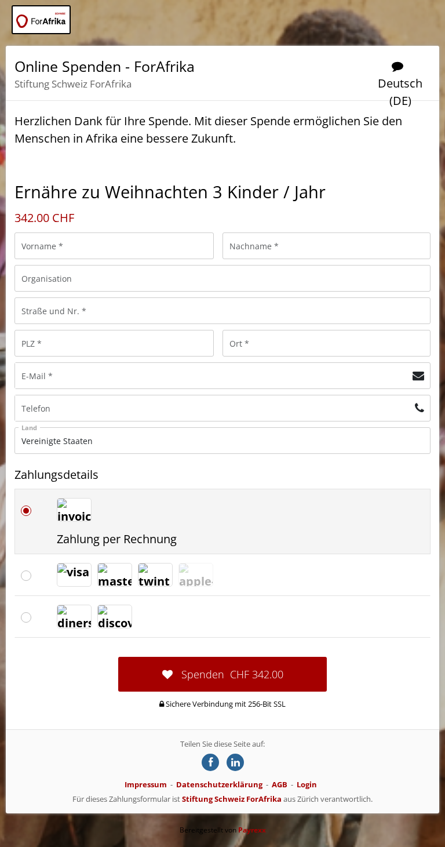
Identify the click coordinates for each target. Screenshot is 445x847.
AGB (279, 784)
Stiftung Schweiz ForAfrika (232, 799)
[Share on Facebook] (210, 762)
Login (307, 784)
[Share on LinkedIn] (235, 762)
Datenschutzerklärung (219, 784)
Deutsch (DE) (400, 91)
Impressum (146, 784)
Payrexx (252, 830)
